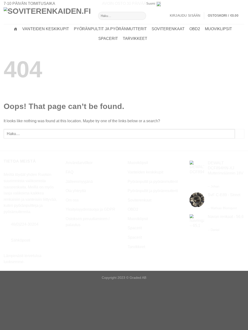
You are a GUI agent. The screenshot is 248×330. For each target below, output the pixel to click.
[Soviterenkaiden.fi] (15, 29)
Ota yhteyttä (76, 191)
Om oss (72, 200)
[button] (226, 15)
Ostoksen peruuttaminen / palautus (87, 222)
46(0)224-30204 (25, 224)
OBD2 (194, 29)
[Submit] (141, 16)
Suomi (150, 3)
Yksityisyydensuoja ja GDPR (90, 209)
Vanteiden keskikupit (45, 29)
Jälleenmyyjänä (79, 181)
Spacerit (108, 38)
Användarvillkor (79, 163)
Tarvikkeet (135, 38)
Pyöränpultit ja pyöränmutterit (110, 29)
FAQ (69, 172)
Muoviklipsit (218, 29)
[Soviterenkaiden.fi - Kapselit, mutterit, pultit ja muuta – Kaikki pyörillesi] (47, 15)
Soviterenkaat (168, 29)
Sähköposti (20, 240)
